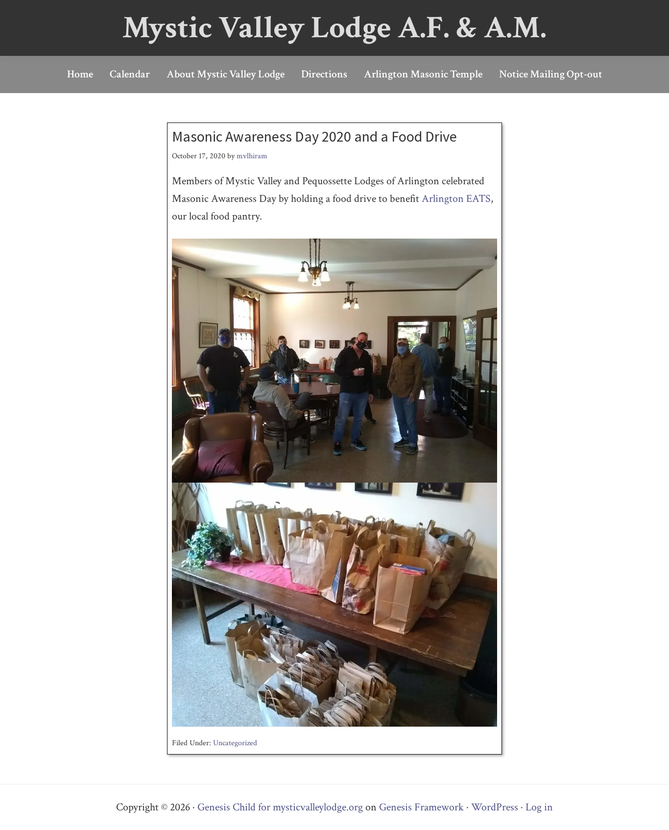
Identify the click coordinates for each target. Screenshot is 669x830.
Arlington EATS (456, 199)
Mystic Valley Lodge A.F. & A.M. (334, 27)
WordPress (494, 807)
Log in (539, 807)
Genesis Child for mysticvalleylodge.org (280, 807)
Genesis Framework (421, 807)
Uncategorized (235, 743)
